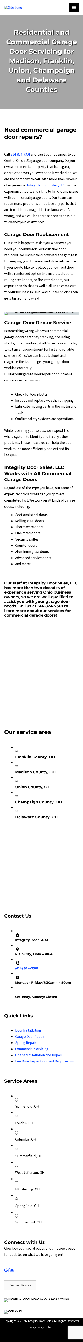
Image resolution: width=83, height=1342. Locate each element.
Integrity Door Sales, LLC (46, 185)
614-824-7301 (20, 154)
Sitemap (51, 1327)
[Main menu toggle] (74, 7)
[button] (17, 715)
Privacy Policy (35, 1327)
